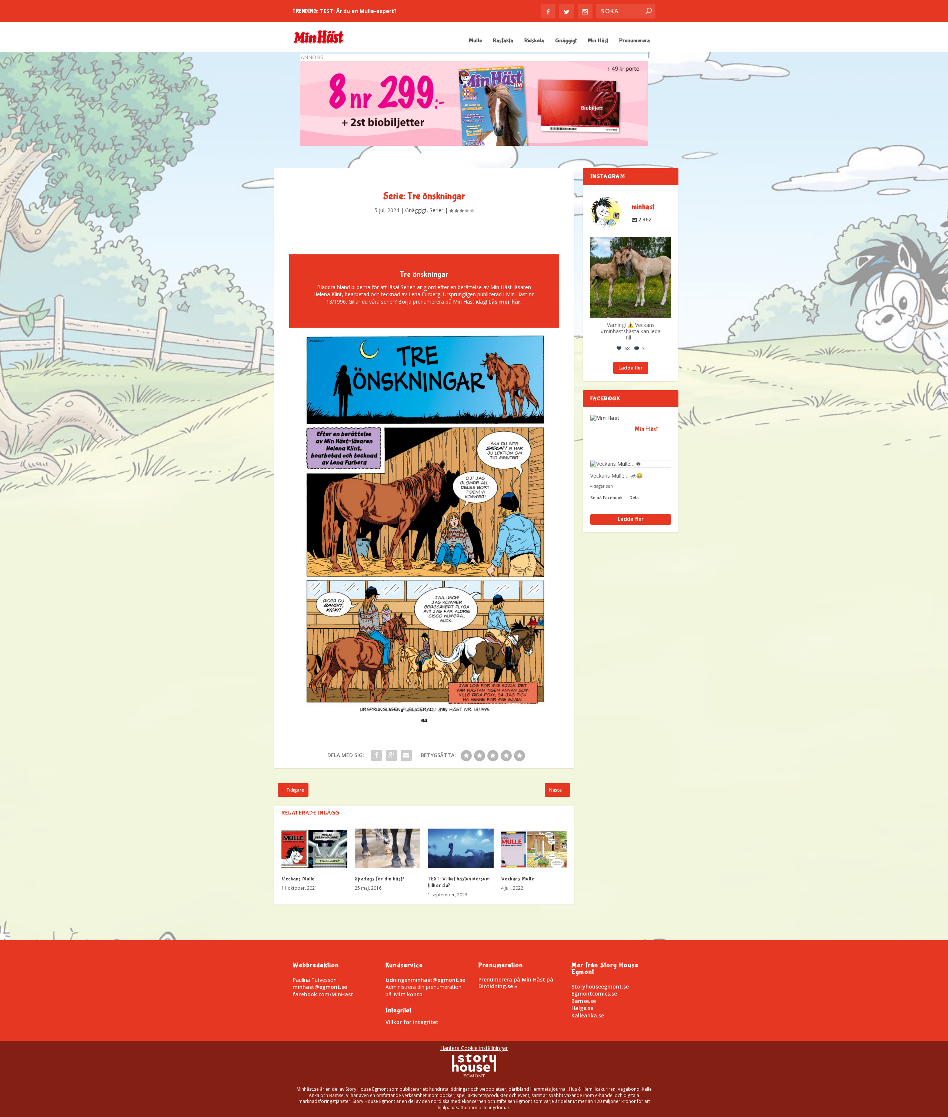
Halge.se (582, 1007)
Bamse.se (583, 1000)
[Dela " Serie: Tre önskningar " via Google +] (391, 755)
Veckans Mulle (298, 879)
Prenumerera (634, 41)
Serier (436, 210)
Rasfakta (503, 41)
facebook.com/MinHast (323, 994)
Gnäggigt (566, 41)
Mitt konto (408, 994)
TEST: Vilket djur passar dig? (358, 10)
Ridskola (534, 41)
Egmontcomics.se (594, 993)
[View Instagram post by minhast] (664, 311)
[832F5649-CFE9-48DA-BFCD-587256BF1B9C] (424, 722)
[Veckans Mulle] (314, 848)
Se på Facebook (607, 497)
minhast (629, 243)
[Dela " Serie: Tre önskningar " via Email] (406, 755)
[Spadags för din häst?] (388, 848)
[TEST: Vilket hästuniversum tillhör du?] (461, 848)
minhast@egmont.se (320, 986)
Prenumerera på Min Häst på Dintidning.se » (515, 983)
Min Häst (598, 41)
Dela (634, 497)
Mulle (475, 41)
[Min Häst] (608, 418)
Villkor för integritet (411, 1022)
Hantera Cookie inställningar (474, 1047)
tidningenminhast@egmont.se (425, 979)
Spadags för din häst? (380, 879)
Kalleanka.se (587, 1015)
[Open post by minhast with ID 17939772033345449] (630, 277)
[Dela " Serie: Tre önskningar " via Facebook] (376, 755)
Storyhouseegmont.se (600, 986)
